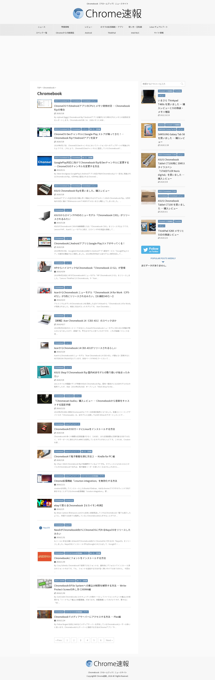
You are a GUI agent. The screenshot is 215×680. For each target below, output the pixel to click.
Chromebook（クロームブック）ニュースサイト (107, 672)
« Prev (59, 640)
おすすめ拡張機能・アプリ (111, 26)
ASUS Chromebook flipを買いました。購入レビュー (82, 190)
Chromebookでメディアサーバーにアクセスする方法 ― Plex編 (87, 616)
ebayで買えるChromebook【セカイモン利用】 (79, 505)
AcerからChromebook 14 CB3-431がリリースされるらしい (85, 348)
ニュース (41, 26)
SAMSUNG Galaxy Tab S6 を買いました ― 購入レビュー (171, 138)
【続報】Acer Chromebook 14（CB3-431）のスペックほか (85, 320)
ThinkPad (112, 32)
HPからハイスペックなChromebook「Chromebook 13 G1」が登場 (89, 267)
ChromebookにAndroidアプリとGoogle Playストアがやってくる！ (89, 243)
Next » (109, 640)
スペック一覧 (41, 32)
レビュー (88, 26)
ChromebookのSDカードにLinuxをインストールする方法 (84, 429)
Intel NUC (135, 32)
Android (88, 32)
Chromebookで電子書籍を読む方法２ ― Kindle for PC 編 (84, 456)
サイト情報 (159, 32)
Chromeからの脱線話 (65, 32)
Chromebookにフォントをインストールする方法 (80, 558)
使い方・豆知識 (135, 26)
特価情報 (65, 26)
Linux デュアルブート (159, 26)
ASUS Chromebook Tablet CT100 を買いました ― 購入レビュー (171, 204)
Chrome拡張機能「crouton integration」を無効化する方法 (85, 480)
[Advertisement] (107, 57)
